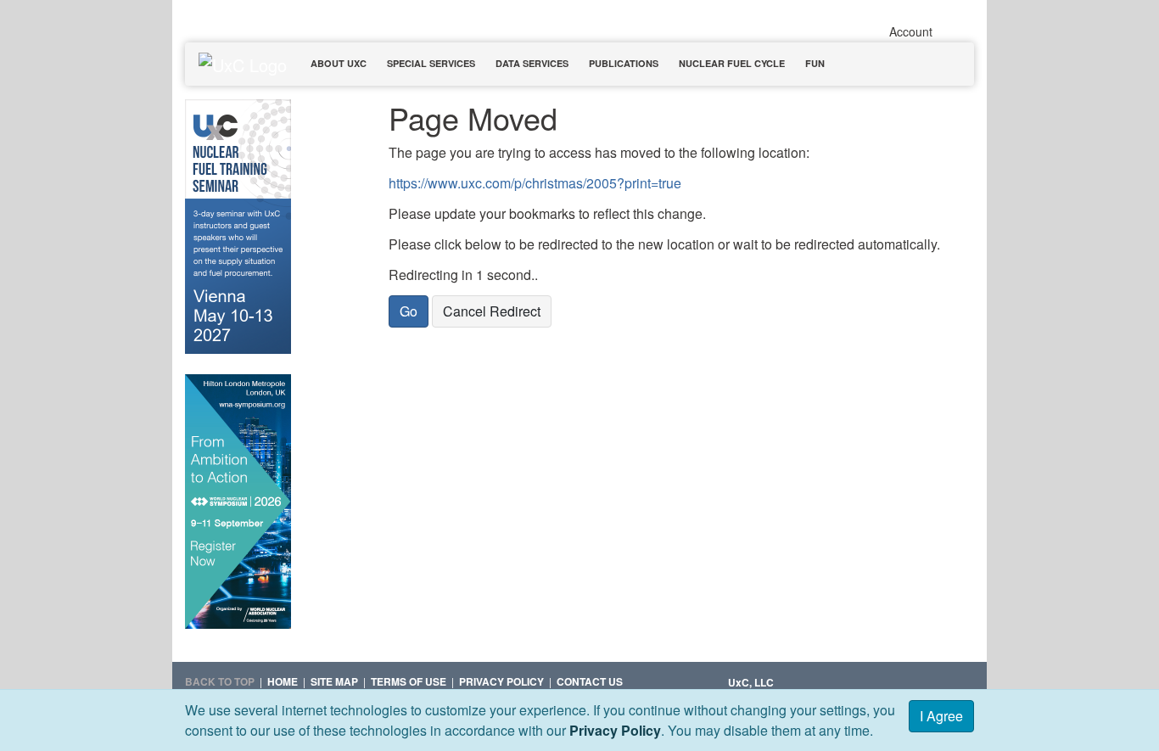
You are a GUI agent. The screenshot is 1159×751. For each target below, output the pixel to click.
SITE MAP (334, 681)
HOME (282, 681)
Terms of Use (408, 681)
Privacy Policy (615, 730)
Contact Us (590, 681)
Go (408, 311)
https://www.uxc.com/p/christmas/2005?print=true (535, 183)
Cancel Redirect (491, 311)
